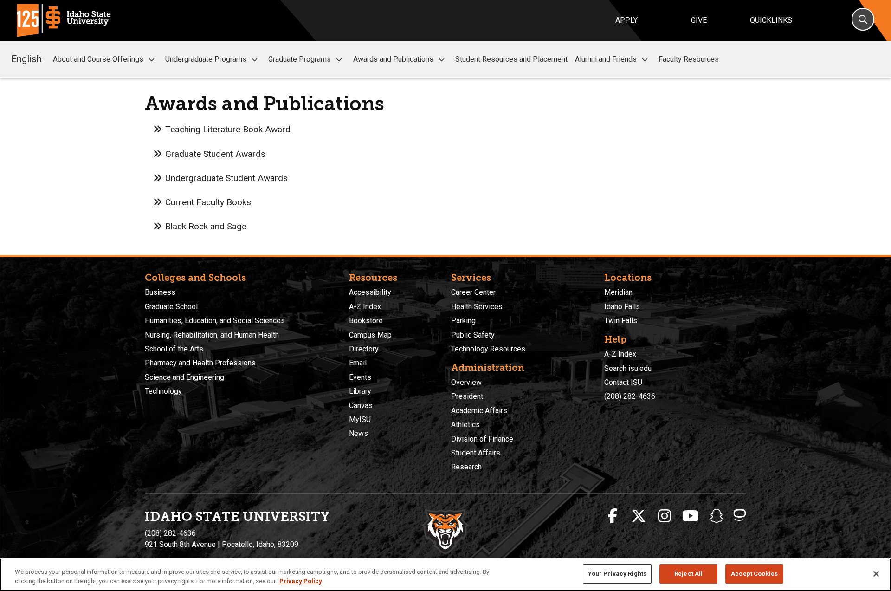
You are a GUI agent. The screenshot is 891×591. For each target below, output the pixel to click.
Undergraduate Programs (205, 59)
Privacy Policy (300, 581)
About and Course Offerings (98, 59)
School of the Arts (174, 348)
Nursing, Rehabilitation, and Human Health (212, 335)
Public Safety (473, 335)
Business (160, 292)
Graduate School (171, 306)
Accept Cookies (754, 573)
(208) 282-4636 (629, 396)
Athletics (465, 424)
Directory (364, 348)
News (358, 433)
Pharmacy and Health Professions (200, 362)
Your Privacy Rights (617, 573)
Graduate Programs (299, 59)
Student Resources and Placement (511, 59)
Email (358, 362)
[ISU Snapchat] (716, 516)
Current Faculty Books (208, 202)
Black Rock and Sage (205, 226)
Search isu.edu (628, 368)
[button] (151, 59)
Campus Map (370, 335)
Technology (163, 391)
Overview (466, 382)
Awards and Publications (393, 59)
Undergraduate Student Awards (226, 178)
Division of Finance (482, 439)
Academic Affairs (479, 410)
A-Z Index (365, 306)
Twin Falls (620, 320)
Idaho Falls (622, 306)
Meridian (618, 292)
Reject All (688, 573)
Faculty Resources (689, 59)
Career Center (473, 292)
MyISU (360, 419)
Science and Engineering (184, 377)
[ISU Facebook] (612, 516)
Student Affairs (475, 452)
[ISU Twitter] (638, 516)
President (467, 396)
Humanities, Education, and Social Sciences (215, 320)
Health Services (477, 306)
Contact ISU (623, 382)
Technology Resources (488, 348)
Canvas (361, 405)
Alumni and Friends (606, 59)
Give (699, 20)
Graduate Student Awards (215, 154)
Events (360, 377)
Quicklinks (771, 20)
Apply (626, 20)
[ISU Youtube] (690, 516)
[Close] (876, 574)
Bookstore (366, 320)
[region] (445, 574)
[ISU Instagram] (664, 516)
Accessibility (370, 292)
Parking (463, 320)
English (26, 59)
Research (466, 466)
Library (360, 391)
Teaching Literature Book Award (228, 129)
